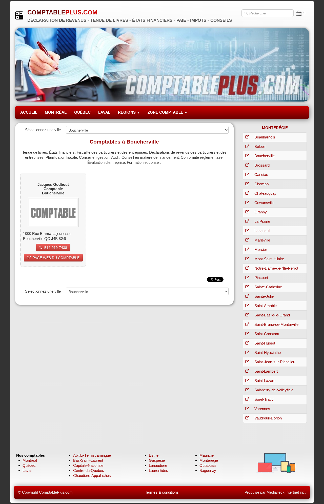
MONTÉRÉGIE (275, 128)
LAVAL (104, 112)
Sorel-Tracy (264, 399)
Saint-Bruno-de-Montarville (276, 324)
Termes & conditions (162, 492)
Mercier (260, 249)
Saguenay (207, 470)
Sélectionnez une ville (43, 130)
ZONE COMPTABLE (168, 112)
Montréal (30, 460)
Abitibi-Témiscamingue (92, 455)
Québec (29, 465)
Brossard (262, 165)
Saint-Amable (265, 306)
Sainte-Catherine (268, 287)
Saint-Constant (266, 334)
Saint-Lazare (264, 380)
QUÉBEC (82, 112)
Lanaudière (158, 465)
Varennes (262, 409)
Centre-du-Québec (88, 470)
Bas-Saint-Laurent (88, 460)
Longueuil (262, 231)
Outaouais (207, 465)
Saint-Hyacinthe (267, 352)
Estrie (153, 455)
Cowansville (264, 202)
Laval (27, 470)
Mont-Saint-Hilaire (269, 259)
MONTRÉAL (56, 112)
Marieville (262, 240)
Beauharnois (264, 137)
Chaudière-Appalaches (92, 475)
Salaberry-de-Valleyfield (273, 390)
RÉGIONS (129, 112)
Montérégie (208, 460)
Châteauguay (265, 193)
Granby (260, 212)
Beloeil (259, 146)
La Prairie (262, 221)
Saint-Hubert (264, 343)
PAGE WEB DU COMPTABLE (56, 258)
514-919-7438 (55, 248)
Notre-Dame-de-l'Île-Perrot (276, 268)
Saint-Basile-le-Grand (272, 315)
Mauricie (206, 455)
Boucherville (264, 156)
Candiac (261, 174)
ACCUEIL (28, 112)
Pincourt (261, 277)
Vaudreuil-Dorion (268, 418)
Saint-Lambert (266, 371)
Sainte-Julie (264, 296)
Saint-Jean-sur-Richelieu (274, 362)
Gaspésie (157, 460)
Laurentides (158, 470)
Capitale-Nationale (88, 465)
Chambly (261, 184)
